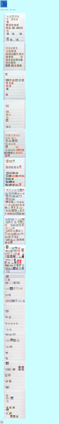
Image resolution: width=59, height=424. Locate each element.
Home (4, 2)
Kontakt (5, 5)
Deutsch (5, 3)
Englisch (5, 4)
